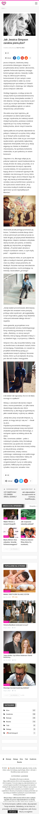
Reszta (6, 536)
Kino (5, 518)
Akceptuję (12, 812)
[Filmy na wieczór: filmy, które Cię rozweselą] (28, 532)
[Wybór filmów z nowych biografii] (10, 514)
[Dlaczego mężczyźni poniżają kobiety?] (19, 674)
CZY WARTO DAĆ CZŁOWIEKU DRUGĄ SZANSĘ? (10, 494)
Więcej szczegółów (25, 811)
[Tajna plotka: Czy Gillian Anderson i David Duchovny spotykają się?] (19, 642)
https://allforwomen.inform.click (13, 781)
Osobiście (7, 591)
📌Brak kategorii (12, 733)
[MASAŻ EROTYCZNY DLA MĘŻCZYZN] (19, 581)
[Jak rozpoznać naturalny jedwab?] (28, 514)
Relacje (6, 684)
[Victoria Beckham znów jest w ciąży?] (19, 611)
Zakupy (24, 518)
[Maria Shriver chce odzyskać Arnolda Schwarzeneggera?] (10, 532)
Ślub (7, 725)
